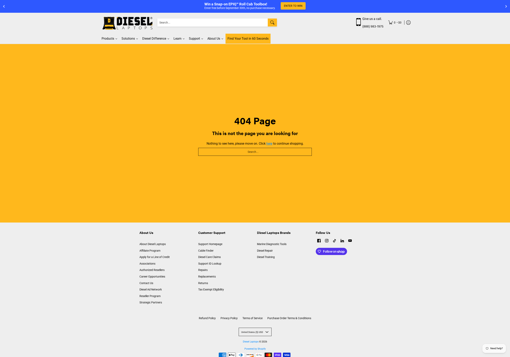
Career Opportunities (152, 276)
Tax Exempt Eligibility (211, 289)
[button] (319, 241)
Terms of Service (252, 318)
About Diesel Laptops (152, 244)
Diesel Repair (265, 250)
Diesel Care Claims (209, 257)
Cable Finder (206, 250)
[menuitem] (394, 22)
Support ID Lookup (209, 263)
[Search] (272, 22)
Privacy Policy (229, 318)
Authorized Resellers (152, 270)
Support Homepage (210, 244)
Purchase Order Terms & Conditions (289, 318)
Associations (147, 263)
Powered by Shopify (255, 348)
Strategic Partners (150, 302)
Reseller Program (150, 296)
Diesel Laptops (251, 341)
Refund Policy (207, 318)
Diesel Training (266, 257)
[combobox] (212, 22)
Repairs (203, 270)
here (269, 143)
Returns (203, 283)
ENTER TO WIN (293, 5)
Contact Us (146, 283)
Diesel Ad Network (150, 289)
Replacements (207, 276)
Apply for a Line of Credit (154, 257)
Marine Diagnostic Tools (271, 244)
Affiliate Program (149, 250)
